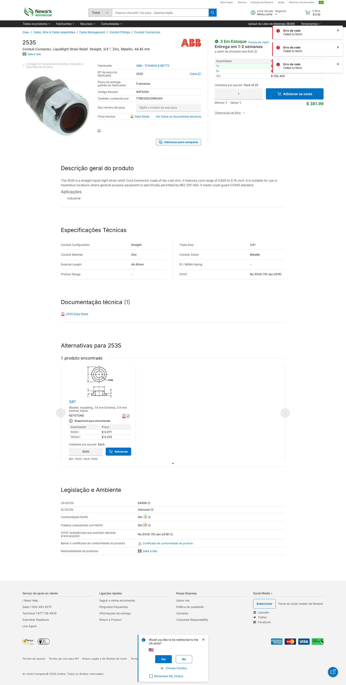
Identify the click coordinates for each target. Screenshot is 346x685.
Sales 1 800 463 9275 (36, 607)
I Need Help (30, 600)
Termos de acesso (33, 658)
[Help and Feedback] (333, 672)
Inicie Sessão (265, 11)
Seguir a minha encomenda (117, 600)
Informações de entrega (115, 613)
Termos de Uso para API (64, 658)
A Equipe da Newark (261, 2)
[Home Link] (37, 12)
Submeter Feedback (35, 619)
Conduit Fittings (119, 32)
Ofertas (241, 2)
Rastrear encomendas (301, 2)
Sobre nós (182, 600)
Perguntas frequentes (113, 607)
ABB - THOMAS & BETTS (152, 65)
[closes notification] (338, 13)
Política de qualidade (190, 607)
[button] (36, 23)
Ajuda (281, 2)
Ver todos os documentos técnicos (178, 116)
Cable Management (92, 32)
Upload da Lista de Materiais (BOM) (271, 23)
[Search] (213, 13)
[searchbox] (160, 13)
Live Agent (29, 626)
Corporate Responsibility (192, 619)
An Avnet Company (34, 673)
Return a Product (110, 619)
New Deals (226, 2)
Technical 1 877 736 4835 (39, 613)
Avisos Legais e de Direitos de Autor (104, 658)
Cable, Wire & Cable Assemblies (54, 32)
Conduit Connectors (147, 32)
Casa (25, 32)
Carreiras (182, 613)
